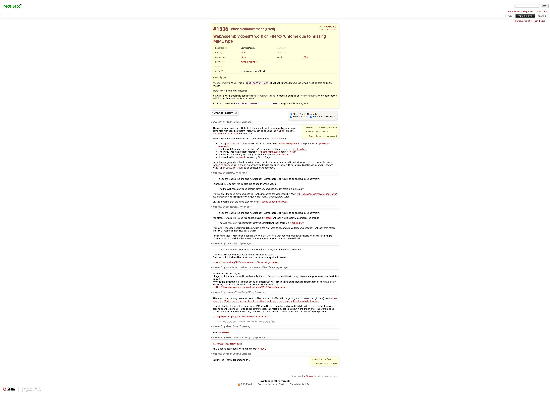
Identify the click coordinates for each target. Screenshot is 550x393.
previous (266, 321)
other (243, 57)
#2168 (225, 332)
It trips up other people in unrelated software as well (241, 316)
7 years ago (241, 172)
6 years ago (282, 267)
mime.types (252, 62)
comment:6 (216, 292)
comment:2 (216, 172)
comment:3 (216, 206)
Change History (225, 112)
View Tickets (525, 16)
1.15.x (305, 57)
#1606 (220, 29)
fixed (270, 29)
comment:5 (216, 267)
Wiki (510, 16)
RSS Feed (246, 384)
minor (243, 52)
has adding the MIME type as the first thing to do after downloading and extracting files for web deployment (275, 299)
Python (292, 151)
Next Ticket (539, 21)
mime (243, 62)
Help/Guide (528, 11)
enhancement (253, 29)
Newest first (313, 114)
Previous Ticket (522, 21)
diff (273, 321)
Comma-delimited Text (271, 384)
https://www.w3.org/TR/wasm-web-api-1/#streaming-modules (247, 262)
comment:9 (216, 353)
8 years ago (331, 26)
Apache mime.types (270, 151)
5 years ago (330, 29)
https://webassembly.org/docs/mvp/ (318, 194)
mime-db (241, 157)
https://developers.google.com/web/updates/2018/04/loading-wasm (250, 287)
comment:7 (216, 326)
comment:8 (216, 337)
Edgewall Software (32, 390)
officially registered (289, 143)
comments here (281, 154)
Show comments (301, 116)
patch (269, 218)
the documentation (228, 133)
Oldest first (298, 114)
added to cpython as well (274, 201)
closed (236, 29)
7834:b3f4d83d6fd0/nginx (228, 343)
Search (542, 16)
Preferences (514, 11)
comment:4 (216, 243)
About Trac (542, 11)
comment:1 (216, 122)
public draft (301, 149)
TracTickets (307, 376)
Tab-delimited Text (301, 384)
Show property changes (324, 116)
